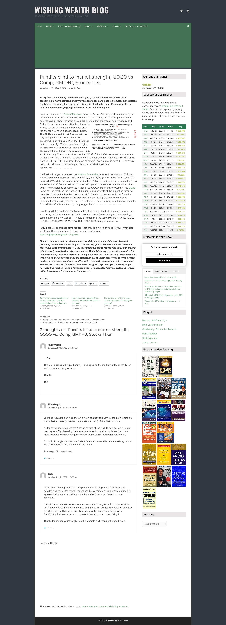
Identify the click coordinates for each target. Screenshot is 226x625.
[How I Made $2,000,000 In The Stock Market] (149, 507)
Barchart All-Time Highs (154, 320)
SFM (145, 135)
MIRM (146, 190)
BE (146, 164)
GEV (145, 182)
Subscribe (164, 260)
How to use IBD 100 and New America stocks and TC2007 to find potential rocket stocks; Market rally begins (163, 289)
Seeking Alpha (149, 338)
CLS (145, 168)
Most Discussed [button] (161, 271)
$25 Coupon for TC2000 (136, 26)
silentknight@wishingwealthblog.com (59, 234)
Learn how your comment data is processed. (105, 606)
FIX (146, 223)
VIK (145, 230)
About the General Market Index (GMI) (160, 277)
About (48, 26)
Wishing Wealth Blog (72, 10)
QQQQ (132, 187)
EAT (145, 153)
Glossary (117, 26)
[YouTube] (187, 11)
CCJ (145, 175)
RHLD (146, 179)
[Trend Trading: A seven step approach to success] (165, 442)
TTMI (146, 208)
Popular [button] (148, 271)
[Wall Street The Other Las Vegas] (178, 420)
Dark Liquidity (149, 333)
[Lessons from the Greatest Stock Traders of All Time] (179, 485)
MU (145, 212)
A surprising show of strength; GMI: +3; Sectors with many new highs (73, 319)
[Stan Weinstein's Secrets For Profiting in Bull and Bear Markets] (164, 485)
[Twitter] (181, 11)
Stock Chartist (149, 342)
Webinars (101, 26)
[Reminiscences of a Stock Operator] (150, 485)
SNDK (145, 201)
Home (39, 26)
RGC (145, 171)
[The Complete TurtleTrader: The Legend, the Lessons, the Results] (164, 464)
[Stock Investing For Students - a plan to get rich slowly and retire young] (164, 398)
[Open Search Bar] (188, 26)
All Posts (46, 317)
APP (145, 149)
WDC (146, 197)
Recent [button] (175, 271)
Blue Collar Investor (152, 324)
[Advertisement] (113, 49)
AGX (145, 142)
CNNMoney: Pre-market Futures (159, 329)
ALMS (145, 160)
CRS (145, 138)
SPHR (146, 219)
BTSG (146, 146)
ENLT (146, 131)
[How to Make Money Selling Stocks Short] (178, 464)
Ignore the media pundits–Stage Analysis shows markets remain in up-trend (86, 300)
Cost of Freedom (73, 114)
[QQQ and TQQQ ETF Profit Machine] (150, 376)
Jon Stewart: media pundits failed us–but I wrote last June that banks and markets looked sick (54, 300)
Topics (87, 26)
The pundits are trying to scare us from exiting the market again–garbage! (118, 300)
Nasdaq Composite (88, 174)
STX (145, 204)
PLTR (146, 157)
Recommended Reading (69, 26)
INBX (146, 215)
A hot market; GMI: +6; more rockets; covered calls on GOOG (70, 322)
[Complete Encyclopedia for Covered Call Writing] (164, 420)
